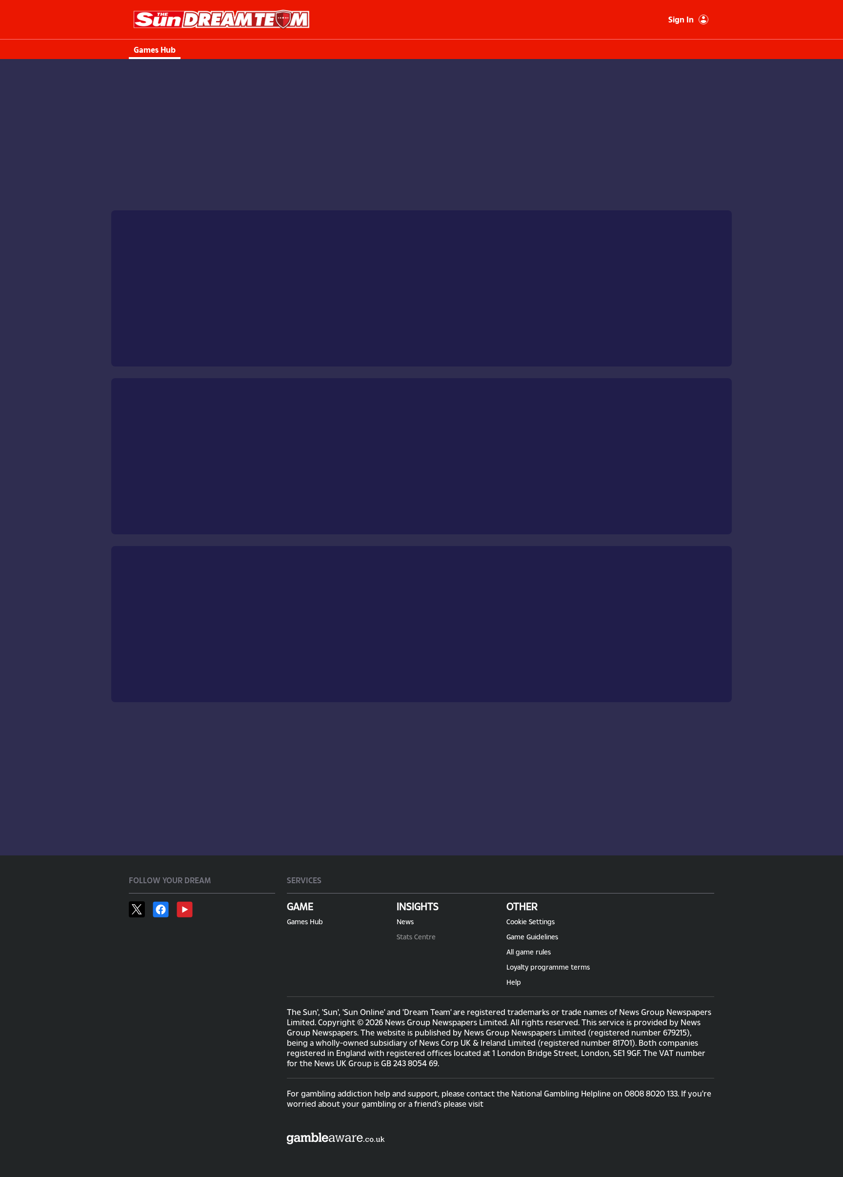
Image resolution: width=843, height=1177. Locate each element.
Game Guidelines (532, 936)
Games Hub (155, 49)
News (405, 921)
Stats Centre (416, 936)
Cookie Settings (530, 921)
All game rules (528, 951)
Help (513, 982)
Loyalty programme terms (548, 967)
